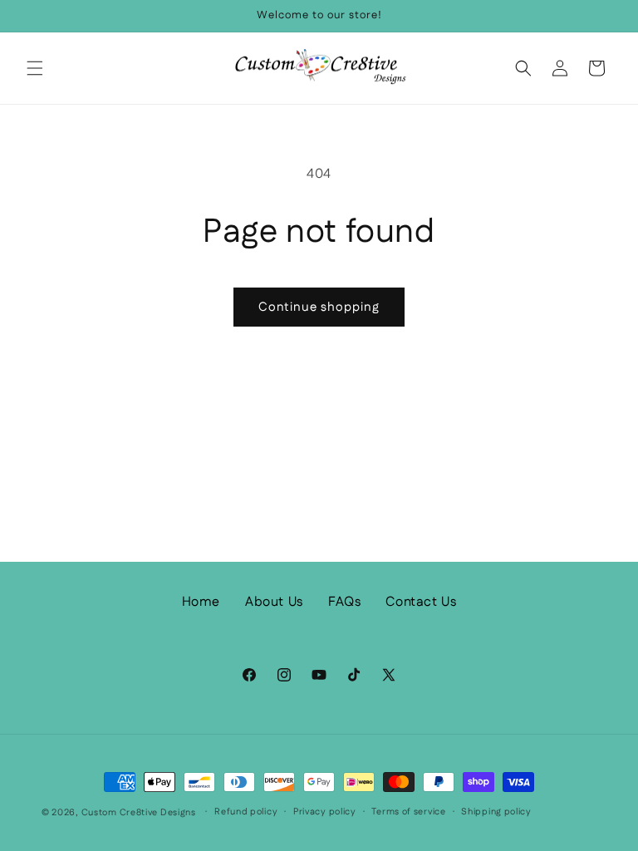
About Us (274, 602)
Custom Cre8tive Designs (138, 812)
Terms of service (408, 812)
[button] (35, 68)
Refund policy (245, 812)
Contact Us (420, 602)
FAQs (344, 602)
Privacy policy (324, 812)
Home (201, 602)
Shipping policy (496, 812)
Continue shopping (319, 307)
